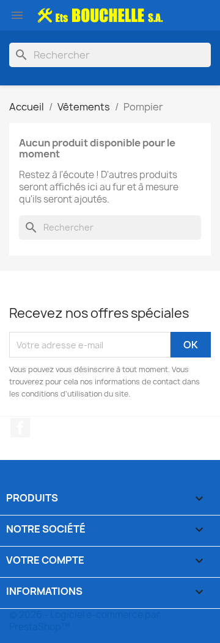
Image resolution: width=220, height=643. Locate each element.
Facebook (20, 427)
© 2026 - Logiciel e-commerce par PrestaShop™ (84, 620)
